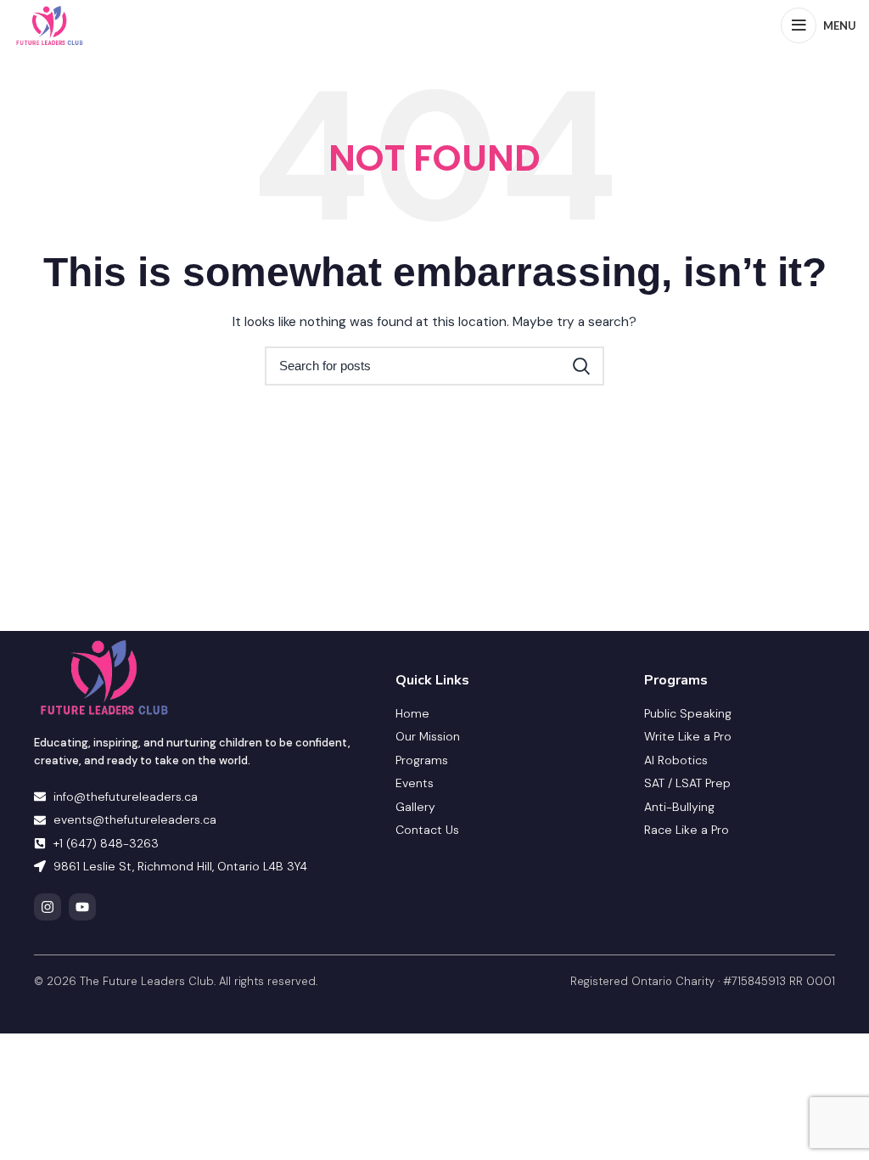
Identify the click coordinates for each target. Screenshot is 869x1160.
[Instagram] (47, 907)
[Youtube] (82, 907)
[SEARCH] (581, 366)
